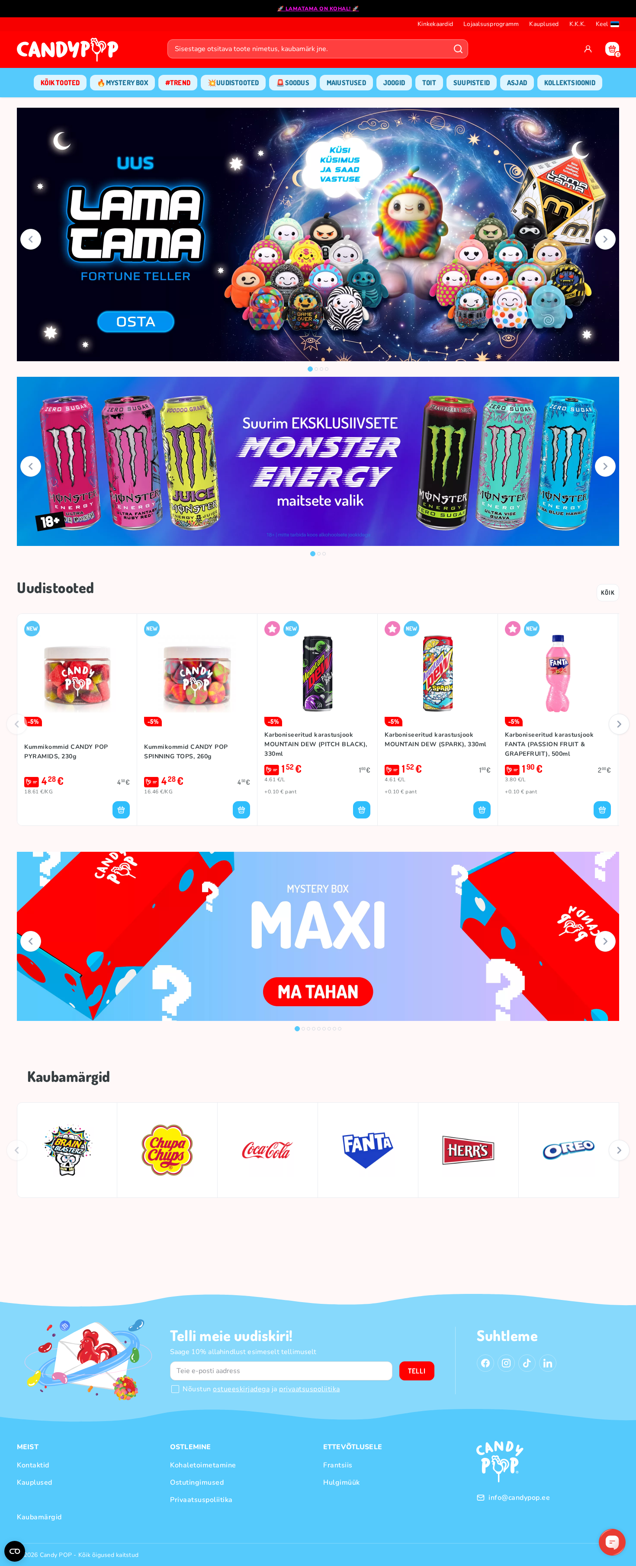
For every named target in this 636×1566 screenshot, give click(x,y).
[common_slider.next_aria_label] (605, 239)
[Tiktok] (527, 1363)
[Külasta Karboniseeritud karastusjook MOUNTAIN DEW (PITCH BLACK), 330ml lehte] (317, 673)
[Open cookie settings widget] (14, 1551)
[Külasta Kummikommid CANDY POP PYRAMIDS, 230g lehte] (77, 673)
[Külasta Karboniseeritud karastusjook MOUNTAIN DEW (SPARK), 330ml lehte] (437, 673)
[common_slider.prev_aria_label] (30, 239)
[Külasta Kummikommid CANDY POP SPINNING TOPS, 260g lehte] (197, 673)
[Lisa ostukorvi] (121, 809)
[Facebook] (485, 1363)
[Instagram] (506, 1363)
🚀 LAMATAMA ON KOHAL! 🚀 (318, 8)
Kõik (608, 592)
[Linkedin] (547, 1363)
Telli (417, 1371)
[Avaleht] (69, 52)
